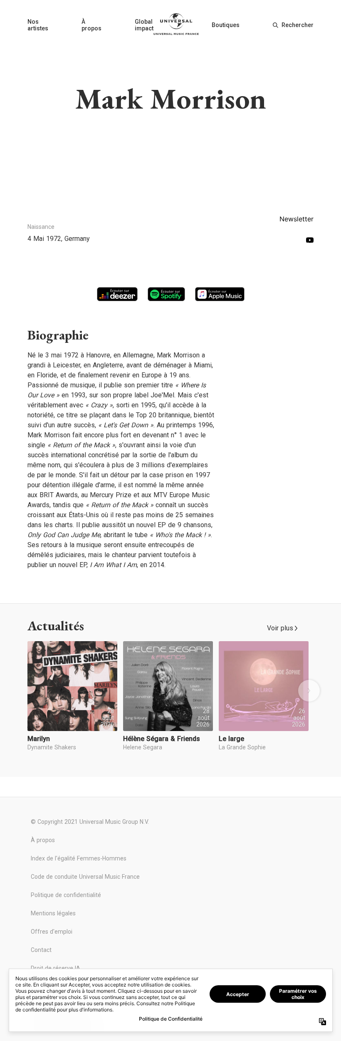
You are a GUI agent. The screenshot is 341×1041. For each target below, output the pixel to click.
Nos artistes (37, 25)
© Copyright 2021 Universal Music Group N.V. (90, 821)
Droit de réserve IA (55, 968)
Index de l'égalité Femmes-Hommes (78, 858)
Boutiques (226, 25)
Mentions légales (53, 913)
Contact (41, 950)
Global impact (144, 25)
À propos (91, 25)
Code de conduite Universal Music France (85, 876)
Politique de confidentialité (66, 895)
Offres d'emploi (51, 931)
